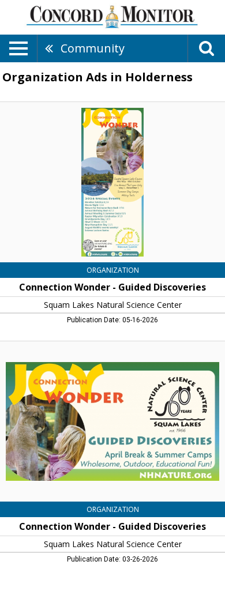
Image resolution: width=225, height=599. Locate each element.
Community (93, 48)
